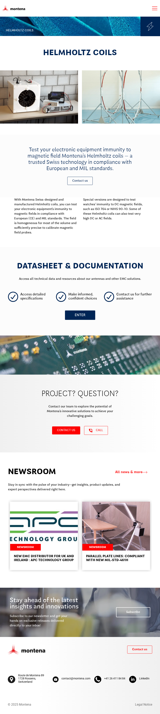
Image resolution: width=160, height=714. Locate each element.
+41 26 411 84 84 (114, 678)
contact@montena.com (75, 678)
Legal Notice (143, 704)
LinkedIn (144, 678)
